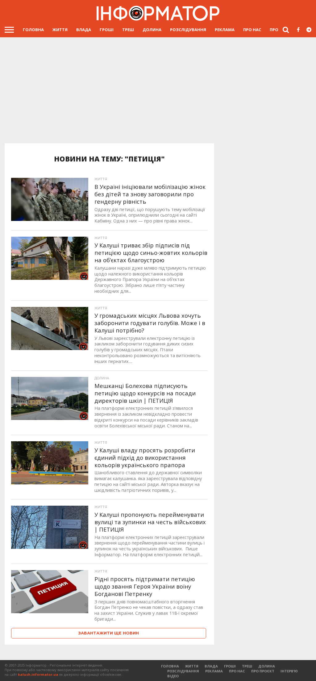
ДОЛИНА (152, 29)
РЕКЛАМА (225, 29)
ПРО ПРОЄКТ (262, 671)
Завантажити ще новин (108, 633)
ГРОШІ (107, 29)
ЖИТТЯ (60, 29)
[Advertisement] (158, 92)
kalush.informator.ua (38, 674)
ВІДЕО (173, 676)
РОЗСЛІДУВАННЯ (188, 29)
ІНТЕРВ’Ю (289, 671)
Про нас (252, 29)
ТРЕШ (128, 29)
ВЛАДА (83, 29)
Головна (33, 29)
